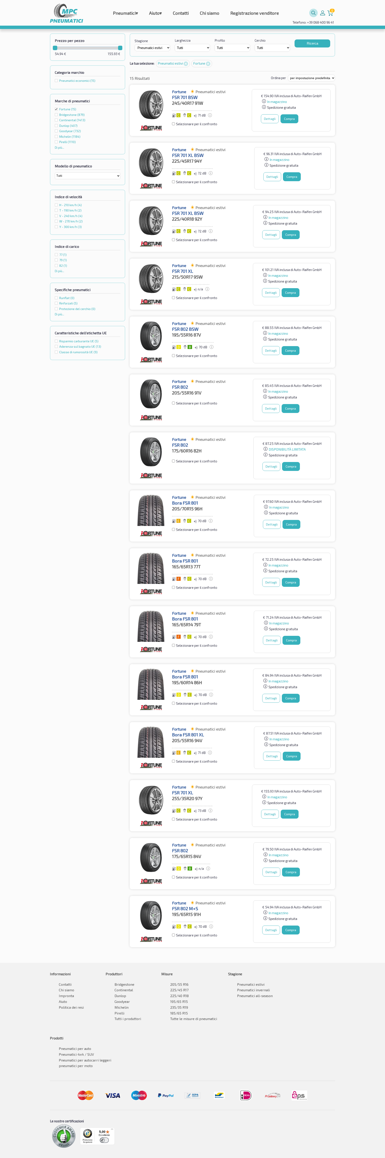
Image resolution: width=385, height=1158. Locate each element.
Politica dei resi (71, 1007)
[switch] (104, 1140)
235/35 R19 (179, 1007)
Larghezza (182, 40)
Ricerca (312, 43)
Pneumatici (125, 13)
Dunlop (120, 996)
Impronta (66, 996)
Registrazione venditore (254, 13)
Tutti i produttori (128, 1018)
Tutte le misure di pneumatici (193, 1018)
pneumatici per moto (76, 1066)
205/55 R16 (179, 984)
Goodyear (122, 1001)
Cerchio (260, 40)
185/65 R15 (179, 1013)
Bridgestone (124, 984)
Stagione (141, 41)
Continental (124, 990)
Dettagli (270, 119)
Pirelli (119, 1013)
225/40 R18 (179, 996)
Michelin (122, 1007)
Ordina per (278, 78)
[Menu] (112, 1130)
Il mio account (322, 12)
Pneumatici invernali (253, 990)
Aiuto (155, 13)
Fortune (67, 109)
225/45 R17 (179, 990)
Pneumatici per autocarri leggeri (85, 1060)
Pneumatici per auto (75, 1048)
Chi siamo (209, 13)
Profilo (220, 40)
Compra (289, 119)
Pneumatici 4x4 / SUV (76, 1054)
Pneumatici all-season (255, 996)
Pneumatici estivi (171, 63)
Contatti (181, 13)
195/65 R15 (179, 1001)
